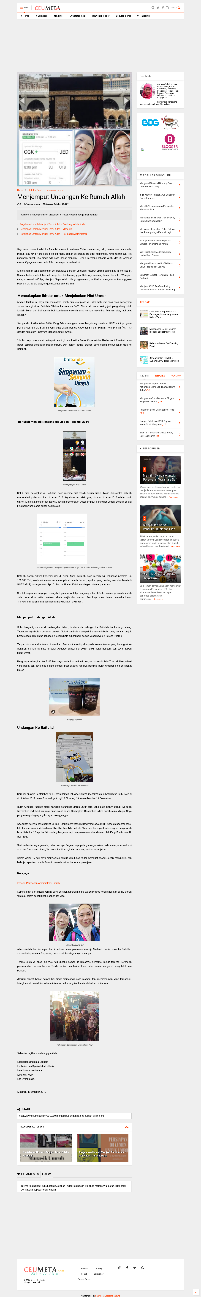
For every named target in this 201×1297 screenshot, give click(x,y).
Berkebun (42, 16)
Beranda (84, 1269)
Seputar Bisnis (123, 16)
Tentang (98, 1269)
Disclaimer (98, 1274)
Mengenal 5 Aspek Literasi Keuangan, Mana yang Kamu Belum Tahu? (163, 314)
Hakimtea (99, 1296)
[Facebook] (163, 7)
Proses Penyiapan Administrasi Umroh (38, 883)
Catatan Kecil (79, 16)
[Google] (153, 7)
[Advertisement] (100, 46)
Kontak (84, 1274)
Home (25, 16)
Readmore (173, 497)
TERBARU (146, 302)
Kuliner (59, 16)
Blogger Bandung (112, 1296)
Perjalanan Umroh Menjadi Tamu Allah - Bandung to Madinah (52, 224)
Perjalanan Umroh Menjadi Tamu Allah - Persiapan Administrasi (54, 233)
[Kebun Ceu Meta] (47, 8)
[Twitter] (158, 7)
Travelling (144, 16)
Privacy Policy (84, 1279)
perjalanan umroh (55, 190)
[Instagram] (167, 7)
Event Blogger (102, 16)
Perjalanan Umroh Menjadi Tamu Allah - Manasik (46, 229)
